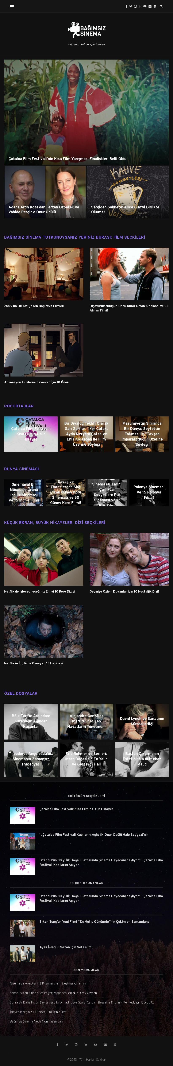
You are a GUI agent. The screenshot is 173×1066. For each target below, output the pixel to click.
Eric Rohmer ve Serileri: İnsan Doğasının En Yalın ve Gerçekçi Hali (86, 759)
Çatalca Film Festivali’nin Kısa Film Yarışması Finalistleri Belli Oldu (67, 159)
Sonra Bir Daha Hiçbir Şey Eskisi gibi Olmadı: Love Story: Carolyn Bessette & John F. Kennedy (72, 1002)
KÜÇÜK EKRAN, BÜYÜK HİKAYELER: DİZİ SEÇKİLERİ (54, 522)
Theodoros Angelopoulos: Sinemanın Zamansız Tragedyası (31, 759)
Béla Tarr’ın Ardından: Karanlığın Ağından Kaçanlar (31, 721)
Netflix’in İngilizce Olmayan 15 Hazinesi (33, 664)
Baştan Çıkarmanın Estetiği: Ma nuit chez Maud (142, 759)
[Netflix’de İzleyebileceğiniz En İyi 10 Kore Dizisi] (43, 559)
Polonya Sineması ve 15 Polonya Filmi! (149, 492)
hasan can (56, 1021)
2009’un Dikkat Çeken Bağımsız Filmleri (34, 306)
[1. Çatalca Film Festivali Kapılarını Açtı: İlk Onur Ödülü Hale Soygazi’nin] (22, 841)
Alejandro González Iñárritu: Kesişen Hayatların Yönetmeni (86, 721)
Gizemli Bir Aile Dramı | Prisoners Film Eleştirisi (41, 983)
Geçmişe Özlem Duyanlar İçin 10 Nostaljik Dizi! (124, 592)
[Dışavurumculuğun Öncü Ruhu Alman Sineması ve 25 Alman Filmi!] (129, 274)
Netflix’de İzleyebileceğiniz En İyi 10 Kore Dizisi (39, 592)
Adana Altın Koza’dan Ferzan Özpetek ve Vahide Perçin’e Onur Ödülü (43, 210)
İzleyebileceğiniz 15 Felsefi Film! (31, 1012)
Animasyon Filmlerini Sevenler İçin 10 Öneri (36, 383)
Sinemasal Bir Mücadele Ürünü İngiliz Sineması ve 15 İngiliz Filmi (24, 492)
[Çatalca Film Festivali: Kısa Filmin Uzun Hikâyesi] (22, 815)
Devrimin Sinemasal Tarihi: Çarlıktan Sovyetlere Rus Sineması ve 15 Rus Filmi (107, 492)
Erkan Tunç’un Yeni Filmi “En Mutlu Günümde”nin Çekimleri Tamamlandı (94, 922)
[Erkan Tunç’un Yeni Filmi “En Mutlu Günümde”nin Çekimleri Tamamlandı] (22, 928)
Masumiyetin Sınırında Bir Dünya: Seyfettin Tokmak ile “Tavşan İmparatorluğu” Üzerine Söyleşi (142, 434)
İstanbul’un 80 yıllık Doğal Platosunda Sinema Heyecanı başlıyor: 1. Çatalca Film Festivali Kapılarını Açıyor (101, 862)
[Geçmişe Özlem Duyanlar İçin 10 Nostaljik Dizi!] (129, 559)
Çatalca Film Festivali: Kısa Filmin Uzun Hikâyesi (31, 434)
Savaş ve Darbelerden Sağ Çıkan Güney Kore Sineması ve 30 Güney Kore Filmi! (65, 493)
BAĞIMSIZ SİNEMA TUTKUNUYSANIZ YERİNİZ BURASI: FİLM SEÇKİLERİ (74, 237)
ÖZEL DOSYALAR (21, 693)
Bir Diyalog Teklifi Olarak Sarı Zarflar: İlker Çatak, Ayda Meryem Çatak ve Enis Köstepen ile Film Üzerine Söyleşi (86, 434)
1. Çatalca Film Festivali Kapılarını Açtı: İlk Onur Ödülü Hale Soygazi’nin (94, 835)
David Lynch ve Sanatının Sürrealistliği (142, 722)
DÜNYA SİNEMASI (21, 468)
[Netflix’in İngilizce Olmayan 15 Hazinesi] (43, 631)
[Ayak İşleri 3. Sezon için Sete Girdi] (22, 953)
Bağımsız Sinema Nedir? (26, 1021)
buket (62, 1012)
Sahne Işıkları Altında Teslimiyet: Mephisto (38, 993)
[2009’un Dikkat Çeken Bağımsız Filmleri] (43, 274)
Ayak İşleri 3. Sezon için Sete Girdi (65, 947)
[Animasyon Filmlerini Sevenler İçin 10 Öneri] (43, 350)
